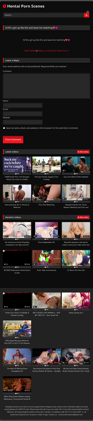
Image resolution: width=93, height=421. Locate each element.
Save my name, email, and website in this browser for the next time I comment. (42, 128)
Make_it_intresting (46, 50)
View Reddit (29, 50)
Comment (7, 71)
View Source (63, 50)
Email (6, 109)
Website (6, 118)
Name (6, 101)
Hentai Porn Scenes (25, 6)
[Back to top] (85, 413)
